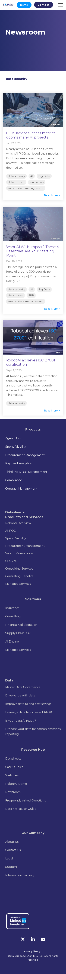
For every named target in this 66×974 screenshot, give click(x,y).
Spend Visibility (15, 538)
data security (16, 176)
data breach (16, 182)
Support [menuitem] (11, 866)
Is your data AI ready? (20, 720)
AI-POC (10, 530)
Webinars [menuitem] (11, 775)
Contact (43, 4)
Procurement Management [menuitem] (25, 455)
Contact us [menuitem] (13, 850)
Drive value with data (20, 695)
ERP (31, 295)
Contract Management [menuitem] (21, 488)
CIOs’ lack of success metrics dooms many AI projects (30, 135)
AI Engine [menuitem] (12, 641)
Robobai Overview (18, 523)
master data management (26, 188)
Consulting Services (19, 568)
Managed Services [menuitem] (18, 650)
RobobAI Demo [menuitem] (16, 783)
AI (31, 176)
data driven (15, 295)
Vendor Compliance (19, 553)
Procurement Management (25, 546)
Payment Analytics (18, 463)
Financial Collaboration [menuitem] (21, 624)
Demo (24, 4)
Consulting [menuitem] (13, 616)
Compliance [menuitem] (13, 480)
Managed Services (18, 583)
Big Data (44, 176)
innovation (37, 182)
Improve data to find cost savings (28, 704)
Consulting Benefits (19, 576)
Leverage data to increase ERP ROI (29, 712)
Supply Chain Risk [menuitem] (17, 633)
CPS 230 (11, 561)
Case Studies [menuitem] (14, 767)
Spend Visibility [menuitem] (15, 446)
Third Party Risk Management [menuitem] (26, 472)
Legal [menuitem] (9, 858)
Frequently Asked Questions (25, 800)
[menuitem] (12, 608)
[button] (23, 940)
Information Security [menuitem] (19, 875)
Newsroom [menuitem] (13, 792)
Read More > (52, 195)
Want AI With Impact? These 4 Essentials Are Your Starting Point (32, 251)
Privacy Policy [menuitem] (32, 951)
